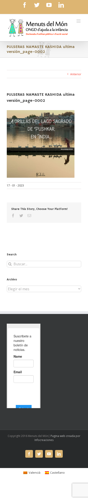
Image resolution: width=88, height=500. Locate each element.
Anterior (75, 74)
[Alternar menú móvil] (78, 21)
